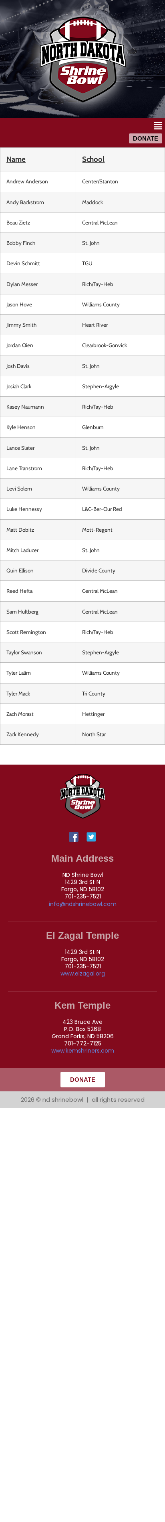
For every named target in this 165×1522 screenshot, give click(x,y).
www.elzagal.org (82, 974)
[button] (158, 125)
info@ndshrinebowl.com (83, 904)
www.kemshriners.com (82, 1051)
